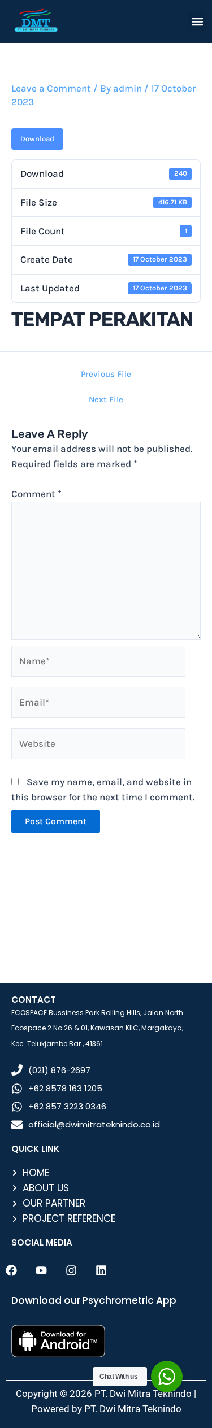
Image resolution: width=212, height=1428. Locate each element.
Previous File (106, 374)
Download (37, 138)
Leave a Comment (51, 88)
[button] (197, 21)
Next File (106, 399)
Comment (36, 493)
